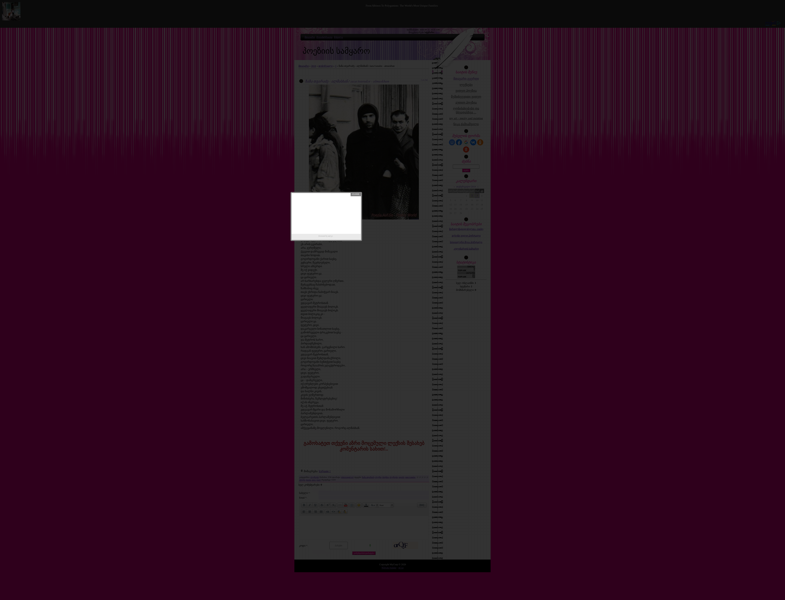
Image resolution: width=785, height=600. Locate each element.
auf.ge (330, 236)
